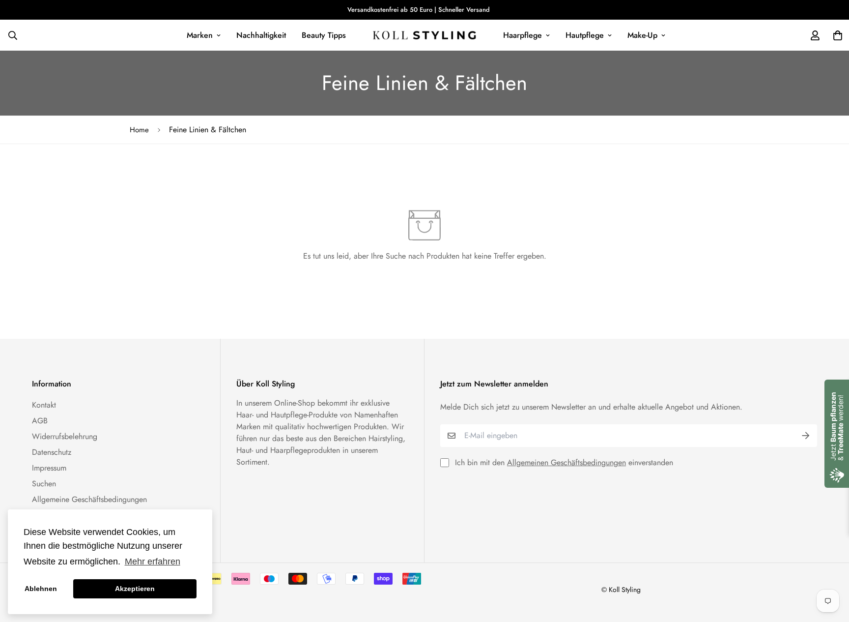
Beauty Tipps (324, 35)
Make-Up (642, 35)
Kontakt (44, 405)
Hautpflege (585, 35)
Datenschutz (51, 452)
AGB (40, 420)
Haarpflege (522, 35)
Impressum (49, 468)
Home (139, 129)
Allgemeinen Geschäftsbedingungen (566, 462)
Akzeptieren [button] (135, 588)
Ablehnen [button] (41, 588)
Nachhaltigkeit (261, 35)
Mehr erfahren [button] (152, 561)
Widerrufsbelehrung (64, 436)
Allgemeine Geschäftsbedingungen (89, 499)
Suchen (44, 483)
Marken (200, 35)
